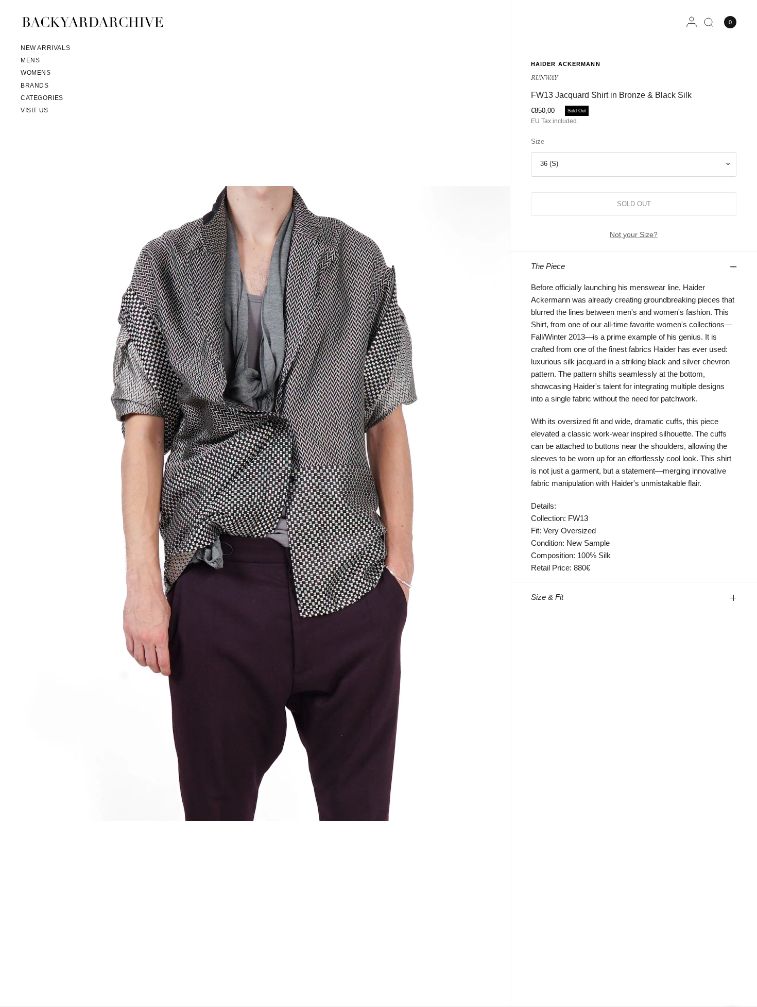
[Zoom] (256, 503)
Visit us (34, 110)
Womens (36, 72)
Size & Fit (547, 597)
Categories (42, 98)
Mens (30, 60)
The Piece (548, 266)
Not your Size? (634, 234)
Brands (35, 85)
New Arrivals (45, 48)
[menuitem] (45, 49)
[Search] (709, 22)
